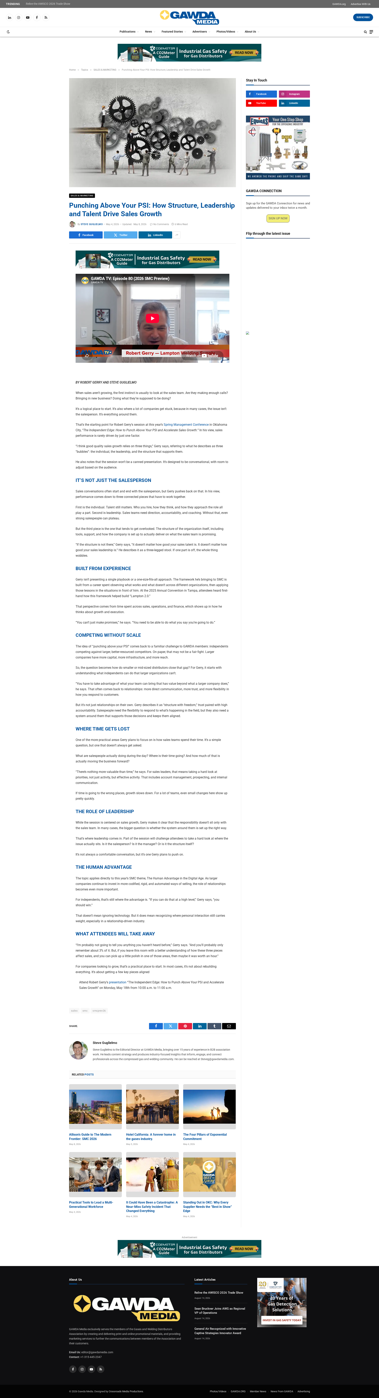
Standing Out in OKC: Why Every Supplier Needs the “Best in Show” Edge (207, 1207)
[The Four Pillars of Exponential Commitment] (209, 1106)
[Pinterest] (55, 291)
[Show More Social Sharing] (176, 234)
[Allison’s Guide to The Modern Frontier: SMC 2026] (95, 1106)
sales (74, 1010)
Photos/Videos (226, 31)
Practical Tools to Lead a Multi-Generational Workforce (91, 1205)
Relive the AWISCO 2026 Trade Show (48, 3)
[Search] (365, 31)
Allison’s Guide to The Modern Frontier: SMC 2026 (90, 1137)
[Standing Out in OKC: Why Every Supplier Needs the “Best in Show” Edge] (209, 1174)
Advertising (303, 1391)
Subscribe (363, 17)
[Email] (55, 300)
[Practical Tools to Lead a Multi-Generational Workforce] (95, 1174)
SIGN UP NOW (278, 218)
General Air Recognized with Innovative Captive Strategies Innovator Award (220, 1331)
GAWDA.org (339, 4)
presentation (117, 982)
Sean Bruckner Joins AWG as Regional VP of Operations (219, 1311)
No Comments (161, 224)
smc (85, 1010)
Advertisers (199, 31)
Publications (127, 31)
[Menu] (371, 31)
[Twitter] (55, 272)
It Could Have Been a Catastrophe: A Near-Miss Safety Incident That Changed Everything (152, 1207)
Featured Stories (172, 31)
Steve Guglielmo (92, 224)
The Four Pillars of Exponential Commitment (205, 1137)
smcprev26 (99, 1010)
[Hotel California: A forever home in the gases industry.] (152, 1106)
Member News (258, 1391)
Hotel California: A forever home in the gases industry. (151, 1137)
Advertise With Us (361, 4)
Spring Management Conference (186, 424)
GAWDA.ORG (238, 1391)
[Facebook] (55, 263)
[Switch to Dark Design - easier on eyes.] (8, 31)
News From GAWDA (282, 1391)
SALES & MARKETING (82, 196)
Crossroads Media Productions (126, 1391)
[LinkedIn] (55, 281)
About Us (250, 31)
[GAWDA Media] (189, 17)
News (148, 31)
